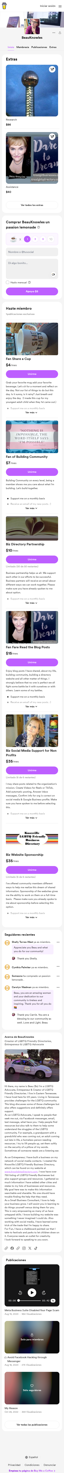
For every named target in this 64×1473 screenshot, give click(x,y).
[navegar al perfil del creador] (32, 26)
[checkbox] (16, 282)
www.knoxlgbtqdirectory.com (21, 1171)
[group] (32, 94)
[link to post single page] (32, 1311)
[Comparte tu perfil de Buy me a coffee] (59, 32)
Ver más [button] (29, 412)
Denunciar (50, 1464)
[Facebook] (12, 1248)
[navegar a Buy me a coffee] (4, 6)
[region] (32, 133)
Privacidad (14, 1464)
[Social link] (6, 1248)
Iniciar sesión (47, 5)
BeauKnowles (32, 38)
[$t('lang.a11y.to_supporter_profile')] (13, 958)
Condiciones (32, 1464)
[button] (60, 6)
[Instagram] (24, 1248)
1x (53, 1300)
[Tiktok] (35, 1248)
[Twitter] (30, 1248)
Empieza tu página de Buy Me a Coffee (31, 1470)
